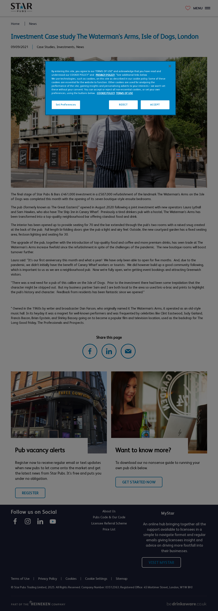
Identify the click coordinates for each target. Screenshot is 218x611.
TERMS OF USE (124, 93)
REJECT (123, 104)
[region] (110, 88)
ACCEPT (155, 104)
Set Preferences (66, 104)
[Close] (170, 66)
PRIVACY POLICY (105, 75)
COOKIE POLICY (106, 93)
